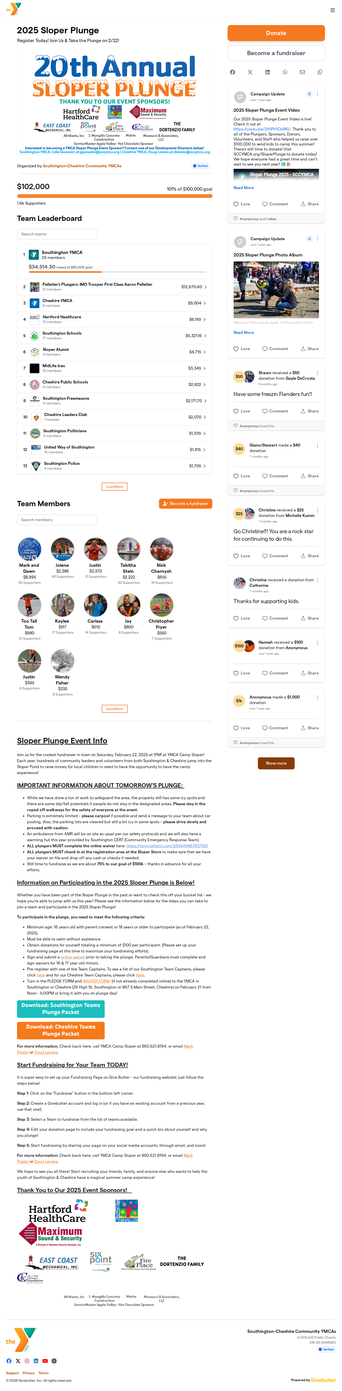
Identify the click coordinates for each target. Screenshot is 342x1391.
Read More (244, 188)
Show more (276, 763)
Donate (276, 33)
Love (245, 204)
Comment (278, 204)
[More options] (317, 94)
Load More (114, 487)
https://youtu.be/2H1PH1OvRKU (262, 129)
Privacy (29, 1373)
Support (12, 1373)
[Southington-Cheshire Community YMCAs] (14, 9)
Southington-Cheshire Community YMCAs (82, 166)
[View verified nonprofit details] (200, 166)
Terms (44, 1373)
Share (313, 204)
